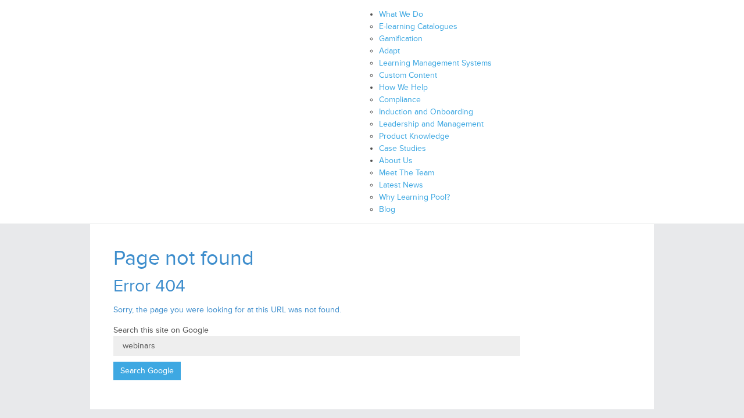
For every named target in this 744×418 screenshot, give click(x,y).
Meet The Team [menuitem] (406, 173)
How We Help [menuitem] (403, 87)
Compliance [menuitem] (400, 100)
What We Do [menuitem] (401, 14)
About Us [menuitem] (396, 160)
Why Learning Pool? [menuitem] (414, 197)
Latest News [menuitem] (401, 185)
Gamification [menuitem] (401, 39)
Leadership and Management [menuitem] (431, 124)
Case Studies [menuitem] (402, 148)
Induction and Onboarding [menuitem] (426, 112)
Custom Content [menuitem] (408, 75)
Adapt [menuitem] (389, 51)
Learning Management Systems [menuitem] (435, 63)
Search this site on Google (161, 330)
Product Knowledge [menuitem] (414, 136)
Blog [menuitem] (387, 209)
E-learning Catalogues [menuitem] (418, 26)
